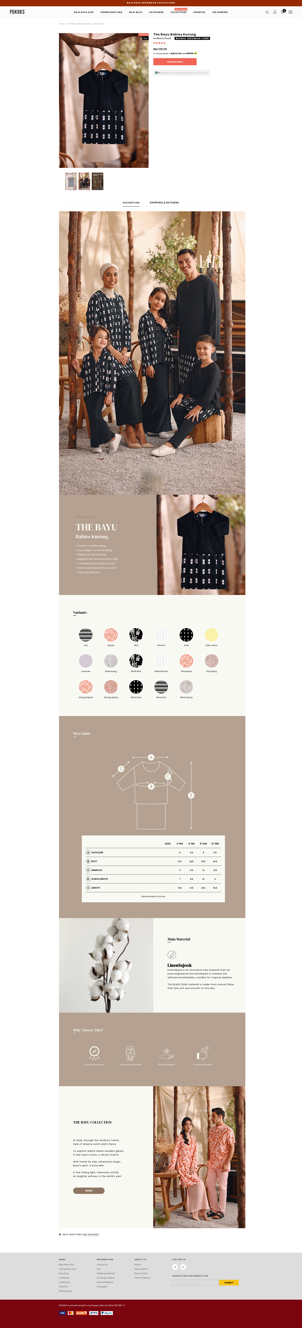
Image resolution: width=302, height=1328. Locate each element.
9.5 (215, 852)
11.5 (191, 870)
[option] (104, 100)
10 (203, 879)
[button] (159, 43)
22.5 (191, 861)
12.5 (215, 870)
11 (180, 870)
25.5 (215, 888)
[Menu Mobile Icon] (290, 12)
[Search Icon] (267, 12)
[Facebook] (175, 1267)
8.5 (191, 852)
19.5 (180, 888)
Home (62, 23)
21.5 (180, 861)
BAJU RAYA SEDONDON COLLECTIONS (151, 2)
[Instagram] (183, 1267)
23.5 (203, 861)
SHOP (88, 1191)
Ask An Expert (91, 1234)
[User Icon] (275, 12)
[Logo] (28, 11)
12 (203, 870)
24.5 (215, 861)
